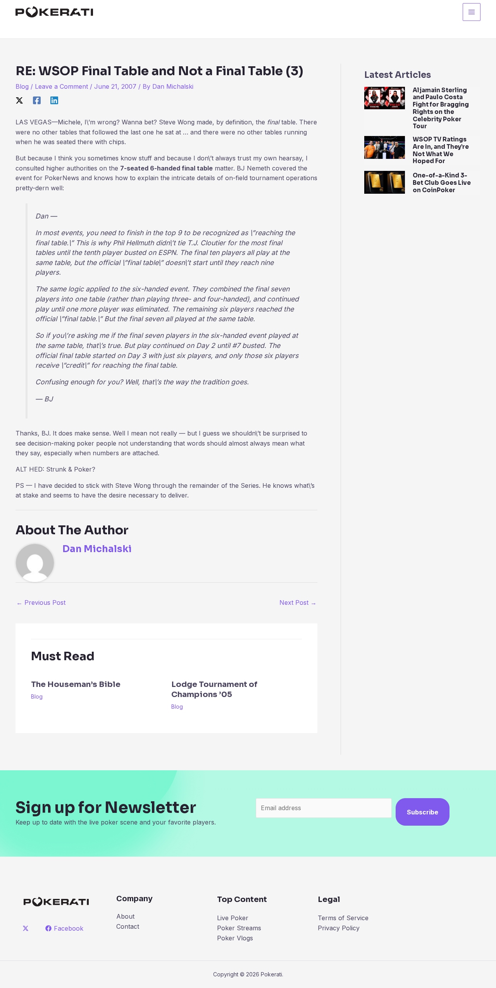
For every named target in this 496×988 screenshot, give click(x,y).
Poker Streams (239, 928)
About (125, 916)
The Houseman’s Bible (76, 684)
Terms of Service (343, 918)
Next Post (298, 602)
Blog (22, 86)
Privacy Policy (339, 928)
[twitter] (27, 928)
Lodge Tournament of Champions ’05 (214, 689)
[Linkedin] (54, 100)
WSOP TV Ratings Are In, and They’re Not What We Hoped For (441, 150)
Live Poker (232, 918)
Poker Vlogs (235, 938)
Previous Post (40, 602)
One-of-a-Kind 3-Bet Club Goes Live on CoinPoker (442, 183)
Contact (127, 926)
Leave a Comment (61, 86)
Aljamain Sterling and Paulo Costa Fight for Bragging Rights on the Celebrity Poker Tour (441, 108)
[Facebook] (37, 100)
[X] (19, 100)
